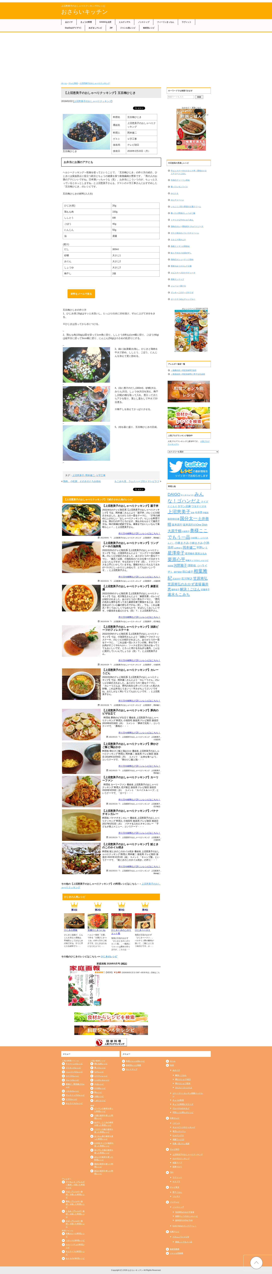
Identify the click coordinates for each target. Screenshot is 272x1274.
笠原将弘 (200, 578)
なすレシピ (99, 1072)
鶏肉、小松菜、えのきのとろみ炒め (82, 481)
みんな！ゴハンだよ (183, 1087)
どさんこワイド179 (181, 1237)
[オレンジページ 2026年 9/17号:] (191, 331)
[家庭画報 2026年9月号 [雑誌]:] (85, 985)
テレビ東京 (174, 1187)
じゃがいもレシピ (101, 1080)
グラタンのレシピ (73, 1068)
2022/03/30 (104, 621)
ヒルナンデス (124, 22)
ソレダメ (176, 1196)
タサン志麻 (184, 506)
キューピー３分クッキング (184, 1127)
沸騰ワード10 (178, 1139)
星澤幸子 (176, 553)
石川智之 (156, 621)
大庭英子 (186, 531)
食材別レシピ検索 (133, 1065)
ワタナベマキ (199, 506)
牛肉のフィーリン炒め (180, 180)
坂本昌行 (177, 524)
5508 (193, 113)
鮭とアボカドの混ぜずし (181, 253)
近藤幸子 (205, 589)
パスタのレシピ (72, 1091)
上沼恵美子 (78, 475)
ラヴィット (186, 22)
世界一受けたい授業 (181, 1144)
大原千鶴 (174, 531)
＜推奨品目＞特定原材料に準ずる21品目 (188, 374)
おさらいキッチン (84, 12)
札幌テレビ (174, 1232)
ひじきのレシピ (109, 956)
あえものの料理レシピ (75, 1258)
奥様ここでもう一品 (183, 1242)
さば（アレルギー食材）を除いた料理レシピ (75, 1224)
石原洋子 (177, 579)
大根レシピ (99, 1096)
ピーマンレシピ (101, 1076)
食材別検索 (174, 1249)
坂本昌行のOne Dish (195, 524)
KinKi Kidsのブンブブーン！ (184, 1226)
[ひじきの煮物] (74, 926)
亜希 (192, 513)
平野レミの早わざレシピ (183, 1112)
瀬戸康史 (178, 572)
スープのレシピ (72, 1076)
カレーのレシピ (72, 1080)
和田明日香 (173, 519)
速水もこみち (179, 594)
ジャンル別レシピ (127, 28)
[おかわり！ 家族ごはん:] (191, 130)
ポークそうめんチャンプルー (183, 299)
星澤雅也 (190, 553)
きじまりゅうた (187, 495)
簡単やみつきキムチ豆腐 (181, 266)
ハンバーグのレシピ (74, 1072)
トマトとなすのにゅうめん (182, 220)
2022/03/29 (104, 664)
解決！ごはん (190, 589)
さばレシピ (99, 1084)
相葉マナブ (177, 1163)
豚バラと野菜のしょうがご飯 (183, 213)
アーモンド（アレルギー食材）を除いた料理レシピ (75, 1185)
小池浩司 (156, 581)
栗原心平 (176, 559)
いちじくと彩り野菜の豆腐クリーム (186, 206)
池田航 (170, 566)
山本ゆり (178, 548)
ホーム (64, 83)
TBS (171, 1172)
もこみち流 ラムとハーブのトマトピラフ (136, 481)
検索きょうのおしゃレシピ (197, 560)
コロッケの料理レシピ (75, 1240)
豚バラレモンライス (179, 187)
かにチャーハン (177, 200)
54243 (109, 972)
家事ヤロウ (177, 1167)
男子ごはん (177, 1192)
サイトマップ (131, 1069)
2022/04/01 (104, 538)
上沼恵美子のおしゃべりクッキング (94, 83)
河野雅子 (180, 565)
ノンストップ (143, 22)
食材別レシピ (148, 28)
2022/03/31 (104, 581)
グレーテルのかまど (181, 1108)
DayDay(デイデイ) (73, 28)
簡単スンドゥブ (177, 279)
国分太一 (189, 518)
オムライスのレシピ (74, 1103)
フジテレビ (174, 1202)
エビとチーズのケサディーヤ (183, 273)
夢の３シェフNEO (183, 1079)
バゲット (176, 1123)
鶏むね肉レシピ (101, 1064)
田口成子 (187, 571)
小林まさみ (182, 542)
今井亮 (198, 512)
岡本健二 (90, 475)
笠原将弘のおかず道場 (184, 584)
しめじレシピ (100, 1100)
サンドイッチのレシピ (75, 1095)
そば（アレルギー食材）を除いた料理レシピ (75, 1194)
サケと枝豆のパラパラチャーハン (185, 233)
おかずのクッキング (181, 1158)
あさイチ (69, 22)
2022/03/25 (113, 737)
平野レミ (202, 547)
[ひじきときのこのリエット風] (121, 926)
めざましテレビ (95, 28)
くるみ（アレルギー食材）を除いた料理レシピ (75, 1214)
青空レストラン (179, 1131)
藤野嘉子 (175, 589)
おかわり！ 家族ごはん (191, 108)
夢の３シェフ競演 (182, 1083)
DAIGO (174, 494)
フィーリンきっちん (165, 22)
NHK (172, 1065)
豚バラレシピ (100, 1068)
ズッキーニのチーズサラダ (182, 292)
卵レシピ (98, 1092)
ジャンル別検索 (176, 1253)
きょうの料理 (86, 22)
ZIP (111, 28)
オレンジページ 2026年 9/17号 (195, 309)
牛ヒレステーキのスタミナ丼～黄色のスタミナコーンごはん (189, 172)
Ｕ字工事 (100, 475)
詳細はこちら (189, 316)
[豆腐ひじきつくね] (98, 926)
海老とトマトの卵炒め (180, 246)
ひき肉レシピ (100, 1088)
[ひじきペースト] (145, 926)
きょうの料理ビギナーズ (183, 1104)
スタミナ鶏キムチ (178, 240)
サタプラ (176, 1181)
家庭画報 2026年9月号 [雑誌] (112, 963)
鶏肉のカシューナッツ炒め (182, 259)
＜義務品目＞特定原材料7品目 (183, 370)
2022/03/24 (113, 804)
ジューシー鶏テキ (178, 286)
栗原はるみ (201, 553)
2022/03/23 (113, 871)
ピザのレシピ (71, 1099)
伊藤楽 (206, 513)
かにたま (174, 193)
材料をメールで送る (81, 293)
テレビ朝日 (73, 83)
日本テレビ (174, 1118)
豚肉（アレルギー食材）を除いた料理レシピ (75, 1204)
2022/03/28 (104, 705)
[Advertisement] (136, 58)
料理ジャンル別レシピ (135, 1061)
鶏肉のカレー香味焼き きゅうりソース (187, 226)
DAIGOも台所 (105, 22)
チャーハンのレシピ (74, 1064)
